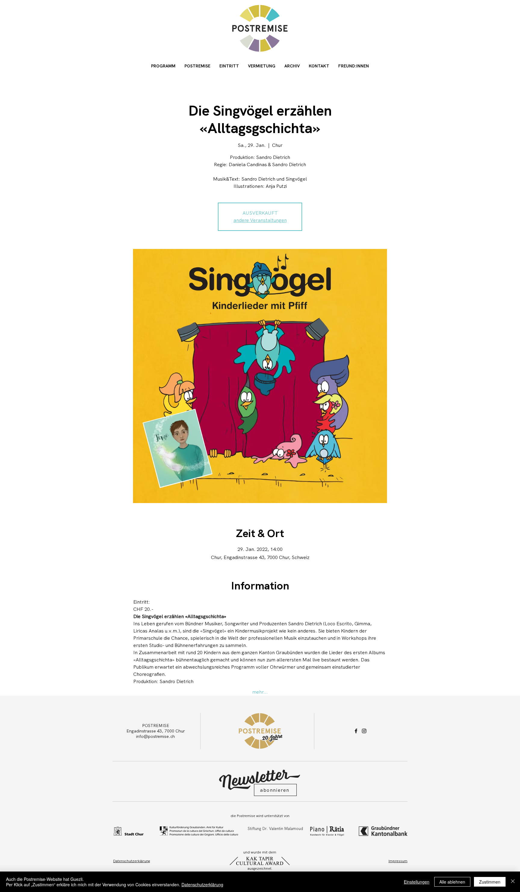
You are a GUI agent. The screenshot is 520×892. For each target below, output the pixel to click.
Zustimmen (489, 882)
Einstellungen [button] (416, 882)
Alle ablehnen (452, 882)
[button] (275, 790)
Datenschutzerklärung (202, 884)
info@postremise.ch (155, 736)
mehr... (260, 692)
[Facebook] (356, 731)
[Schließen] (512, 881)
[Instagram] (364, 731)
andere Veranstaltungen (260, 220)
